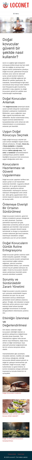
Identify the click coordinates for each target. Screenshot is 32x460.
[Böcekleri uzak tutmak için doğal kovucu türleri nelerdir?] (16, 406)
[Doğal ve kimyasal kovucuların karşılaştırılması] (16, 430)
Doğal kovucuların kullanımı (12, 393)
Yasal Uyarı (21, 454)
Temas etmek (12, 454)
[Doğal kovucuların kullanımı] (16, 384)
